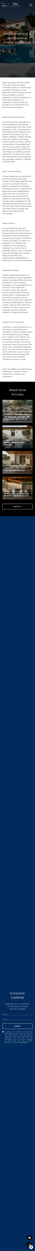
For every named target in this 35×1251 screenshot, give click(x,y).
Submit (17, 1026)
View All (17, 506)
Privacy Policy (23, 1042)
